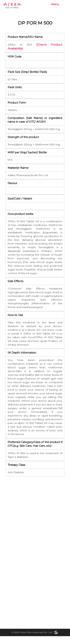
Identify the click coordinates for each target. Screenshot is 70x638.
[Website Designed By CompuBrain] (56, 632)
